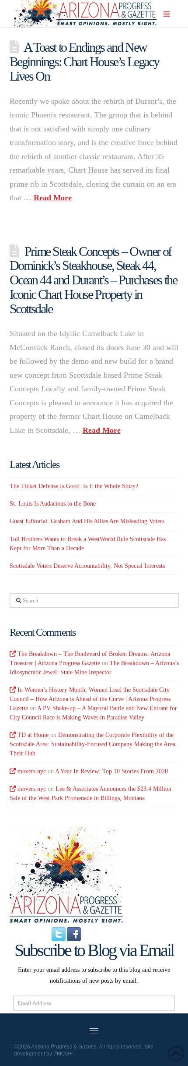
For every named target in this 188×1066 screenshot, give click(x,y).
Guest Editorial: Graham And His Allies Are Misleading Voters (87, 521)
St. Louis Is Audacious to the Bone (53, 503)
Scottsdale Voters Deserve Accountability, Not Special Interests (87, 566)
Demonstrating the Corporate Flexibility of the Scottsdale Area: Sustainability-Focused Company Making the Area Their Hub (92, 744)
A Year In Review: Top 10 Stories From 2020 (111, 771)
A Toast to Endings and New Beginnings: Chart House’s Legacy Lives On (84, 61)
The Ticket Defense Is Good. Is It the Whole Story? (74, 486)
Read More (53, 197)
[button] (166, 14)
